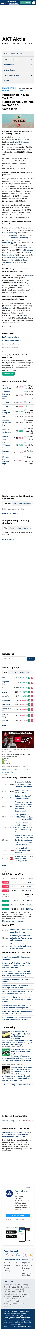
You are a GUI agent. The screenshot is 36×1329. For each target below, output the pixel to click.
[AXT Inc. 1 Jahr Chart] (29, 407)
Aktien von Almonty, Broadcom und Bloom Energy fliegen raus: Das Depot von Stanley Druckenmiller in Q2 (16, 973)
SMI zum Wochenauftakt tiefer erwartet (23, 797)
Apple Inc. (6, 402)
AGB (24, 1271)
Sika (4, 678)
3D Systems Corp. (6, 387)
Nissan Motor (25, 247)
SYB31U (30, 901)
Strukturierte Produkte (12, 1299)
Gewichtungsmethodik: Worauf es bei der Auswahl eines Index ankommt (21, 938)
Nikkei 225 (19, 1289)
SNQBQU (29, 882)
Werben (19, 1265)
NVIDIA (30, 275)
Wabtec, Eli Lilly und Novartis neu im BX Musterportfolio (24, 858)
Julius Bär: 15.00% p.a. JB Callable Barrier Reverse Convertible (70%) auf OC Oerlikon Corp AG (24, 827)
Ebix (6, 308)
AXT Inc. (5, 406)
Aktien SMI (8, 1285)
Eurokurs (7, 1296)
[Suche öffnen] (33, 2)
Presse (6, 1268)
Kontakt (7, 1263)
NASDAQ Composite (21, 142)
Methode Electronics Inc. (6, 422)
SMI (13, 1292)
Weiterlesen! (8, 373)
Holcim (5, 720)
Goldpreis (20, 1292)
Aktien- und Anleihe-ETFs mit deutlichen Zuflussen (22, 850)
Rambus (13, 235)
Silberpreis (17, 1296)
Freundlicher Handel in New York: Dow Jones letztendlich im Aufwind (17, 992)
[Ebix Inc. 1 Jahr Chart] (29, 417)
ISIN (18, 43)
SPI (15, 1285)
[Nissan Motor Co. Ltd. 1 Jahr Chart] (28, 431)
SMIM (24, 1285)
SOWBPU (29, 890)
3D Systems (11, 233)
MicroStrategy (7, 243)
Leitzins (7, 1306)
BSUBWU (29, 909)
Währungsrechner (11, 1303)
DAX (5, 1287)
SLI (19, 1285)
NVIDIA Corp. (5, 438)
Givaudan (6, 700)
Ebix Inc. (5, 417)
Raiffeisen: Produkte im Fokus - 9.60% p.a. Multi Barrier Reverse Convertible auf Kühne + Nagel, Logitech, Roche (24, 840)
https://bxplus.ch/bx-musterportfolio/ (14, 766)
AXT (13, 230)
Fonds (25, 1296)
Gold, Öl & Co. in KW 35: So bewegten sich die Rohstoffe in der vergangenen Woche (16, 999)
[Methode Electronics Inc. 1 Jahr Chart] (28, 422)
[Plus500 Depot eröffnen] (12, 3)
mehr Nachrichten (9, 513)
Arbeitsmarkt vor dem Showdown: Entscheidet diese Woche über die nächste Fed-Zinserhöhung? (24, 806)
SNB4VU (30, 905)
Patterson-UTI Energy (15, 257)
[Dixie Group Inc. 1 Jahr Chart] (28, 411)
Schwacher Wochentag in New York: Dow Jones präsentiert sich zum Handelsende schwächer (16, 965)
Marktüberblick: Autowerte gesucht (23, 791)
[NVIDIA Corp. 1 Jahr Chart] (28, 438)
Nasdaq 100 (8, 1289)
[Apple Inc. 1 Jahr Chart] (28, 402)
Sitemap (7, 1271)
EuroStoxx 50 (14, 1287)
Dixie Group (28, 250)
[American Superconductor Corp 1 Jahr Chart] (28, 395)
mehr (4, 725)
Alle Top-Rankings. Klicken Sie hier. (15, 1084)
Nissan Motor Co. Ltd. (6, 431)
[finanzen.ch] (13, 1)
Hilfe (17, 1263)
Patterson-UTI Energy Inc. (6, 445)
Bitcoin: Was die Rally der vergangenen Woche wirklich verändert (23, 784)
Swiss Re (5, 696)
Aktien (6, 1294)
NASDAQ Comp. (8, 1121)
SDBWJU (30, 886)
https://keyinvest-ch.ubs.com (13, 921)
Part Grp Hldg (5, 715)
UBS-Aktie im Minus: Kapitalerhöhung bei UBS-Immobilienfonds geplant (16, 1006)
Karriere (7, 1265)
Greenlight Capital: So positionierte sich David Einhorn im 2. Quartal (17, 1012)
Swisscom (6, 688)
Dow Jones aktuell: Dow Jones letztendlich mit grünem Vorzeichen (17, 986)
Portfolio (17, 1301)
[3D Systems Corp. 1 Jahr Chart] (28, 387)
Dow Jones (25, 1287)
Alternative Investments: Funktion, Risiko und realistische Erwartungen (21, 946)
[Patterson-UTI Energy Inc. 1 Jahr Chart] (28, 445)
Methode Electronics (19, 238)
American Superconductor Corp (6, 395)
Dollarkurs (23, 1294)
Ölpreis (22, 1303)
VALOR (5, 43)
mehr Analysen (8, 539)
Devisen (14, 1294)
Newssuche (8, 653)
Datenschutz (27, 1265)
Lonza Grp (6, 704)
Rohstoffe (7, 1301)
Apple (16, 285)
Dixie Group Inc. (6, 411)
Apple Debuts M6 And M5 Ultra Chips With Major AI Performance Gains (16, 1018)
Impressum (26, 1263)
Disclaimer (26, 1268)
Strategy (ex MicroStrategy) (6, 460)
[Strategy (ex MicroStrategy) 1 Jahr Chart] (28, 460)
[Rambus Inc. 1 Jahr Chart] (28, 452)
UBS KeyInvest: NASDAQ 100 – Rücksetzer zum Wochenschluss (24, 817)
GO (30, 658)
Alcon (4, 692)
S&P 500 (7, 1292)
